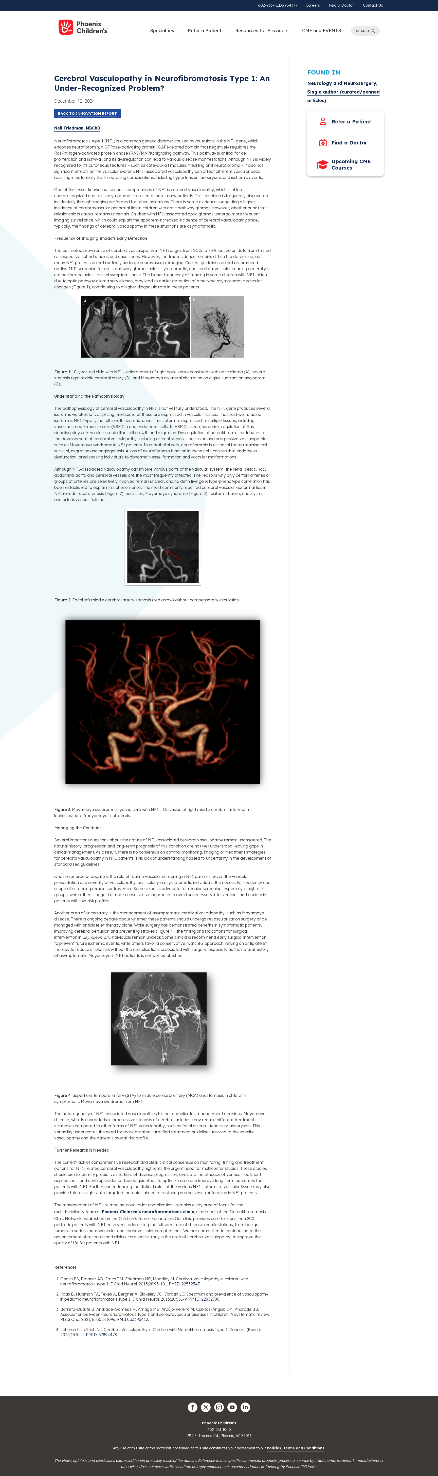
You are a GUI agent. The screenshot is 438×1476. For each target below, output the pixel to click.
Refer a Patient (205, 30)
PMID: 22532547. (184, 1283)
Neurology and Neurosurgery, (342, 83)
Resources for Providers (261, 30)
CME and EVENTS (321, 30)
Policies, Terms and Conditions (295, 1448)
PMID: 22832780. (204, 1299)
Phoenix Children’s (219, 1423)
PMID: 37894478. (102, 1334)
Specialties (162, 30)
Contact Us (373, 5)
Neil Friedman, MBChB (77, 128)
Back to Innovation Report (87, 113)
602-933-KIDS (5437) (277, 5)
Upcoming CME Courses (351, 164)
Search (364, 31)
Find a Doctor (341, 5)
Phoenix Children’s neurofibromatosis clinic (148, 1211)
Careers (313, 5)
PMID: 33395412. (133, 1319)
